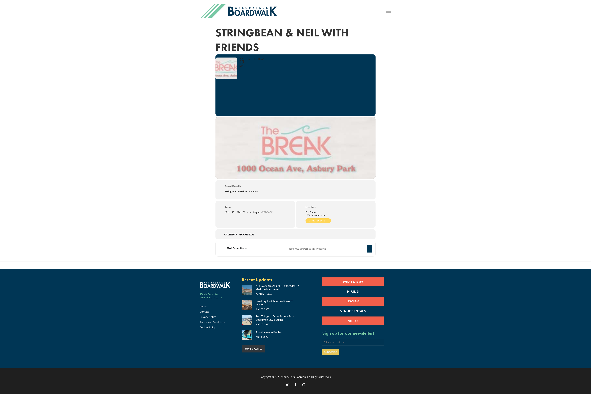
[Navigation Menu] (388, 11)
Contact (204, 311)
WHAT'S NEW (353, 282)
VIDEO (353, 321)
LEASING (353, 301)
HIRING (353, 291)
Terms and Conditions (212, 322)
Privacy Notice (208, 317)
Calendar (230, 234)
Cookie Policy (207, 327)
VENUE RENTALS (353, 311)
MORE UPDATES (253, 348)
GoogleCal (246, 234)
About (203, 306)
